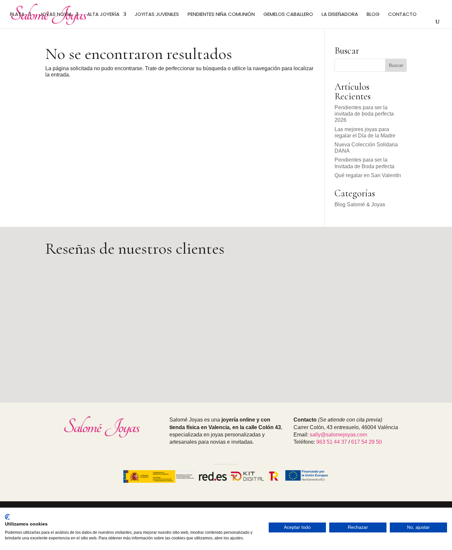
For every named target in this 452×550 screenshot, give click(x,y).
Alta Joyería (103, 15)
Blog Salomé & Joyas (360, 204)
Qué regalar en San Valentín (368, 175)
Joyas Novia (56, 15)
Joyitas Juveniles (157, 15)
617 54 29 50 (366, 442)
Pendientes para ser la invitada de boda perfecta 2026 (364, 114)
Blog (373, 15)
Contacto (402, 15)
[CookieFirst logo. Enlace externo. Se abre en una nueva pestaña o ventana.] (7, 517)
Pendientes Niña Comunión (221, 15)
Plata (17, 15)
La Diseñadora (340, 15)
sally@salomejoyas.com (338, 434)
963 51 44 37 (331, 442)
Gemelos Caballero (288, 15)
